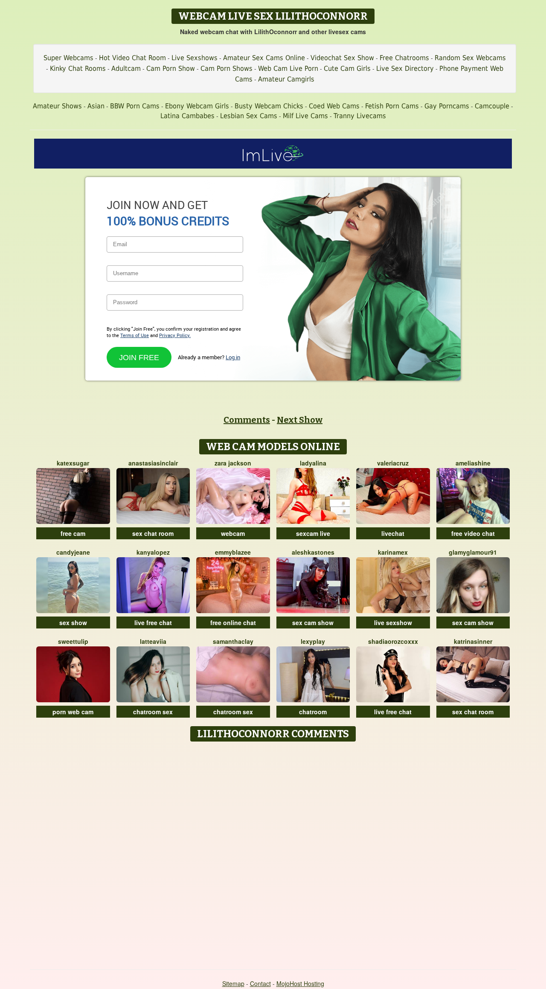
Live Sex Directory (405, 68)
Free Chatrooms (404, 58)
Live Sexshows (194, 58)
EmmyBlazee (233, 552)
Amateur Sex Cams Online (264, 58)
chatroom (313, 711)
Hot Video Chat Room (132, 58)
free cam (73, 533)
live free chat (153, 622)
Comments (247, 420)
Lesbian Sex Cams (248, 116)
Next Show (299, 420)
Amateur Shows (57, 106)
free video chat (473, 533)
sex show (73, 622)
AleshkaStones (313, 552)
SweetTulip (73, 641)
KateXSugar (73, 463)
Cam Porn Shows (226, 68)
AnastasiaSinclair (153, 463)
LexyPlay (313, 641)
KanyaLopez (153, 552)
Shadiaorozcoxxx (393, 641)
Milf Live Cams (305, 116)
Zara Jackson (233, 463)
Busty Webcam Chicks (269, 106)
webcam (233, 533)
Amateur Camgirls (286, 79)
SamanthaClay (233, 641)
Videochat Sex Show (342, 58)
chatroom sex (153, 711)
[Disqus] (273, 852)
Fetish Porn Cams (392, 106)
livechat (392, 533)
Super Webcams (68, 58)
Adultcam (126, 68)
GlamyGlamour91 (473, 552)
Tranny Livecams (360, 116)
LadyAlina (313, 463)
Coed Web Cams (334, 106)
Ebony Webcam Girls (197, 106)
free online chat (233, 622)
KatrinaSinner (473, 641)
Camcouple (492, 106)
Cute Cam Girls (347, 68)
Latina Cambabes (187, 116)
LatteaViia (153, 641)
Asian (96, 106)
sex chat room (153, 533)
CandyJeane (73, 552)
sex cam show (313, 622)
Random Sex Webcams (470, 58)
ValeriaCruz (393, 463)
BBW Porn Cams (135, 106)
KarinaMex (393, 552)
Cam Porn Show (170, 68)
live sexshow (393, 622)
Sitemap (233, 983)
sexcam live (313, 533)
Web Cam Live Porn (288, 68)
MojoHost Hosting (300, 983)
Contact (260, 983)
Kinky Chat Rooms (78, 68)
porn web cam (72, 711)
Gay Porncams (446, 106)
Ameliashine (473, 463)
